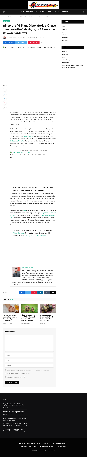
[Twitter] (4, 94)
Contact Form (63, 12)
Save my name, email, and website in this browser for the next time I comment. (28, 370)
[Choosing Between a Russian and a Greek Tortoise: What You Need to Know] (48, 308)
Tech (36, 12)
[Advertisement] (36, 97)
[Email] (4, 107)
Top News (29, 12)
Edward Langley (12, 37)
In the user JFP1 (17, 141)
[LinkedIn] (4, 98)
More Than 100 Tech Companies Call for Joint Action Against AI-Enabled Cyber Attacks (14, 412)
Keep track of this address (36, 236)
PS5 (24, 210)
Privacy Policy (65, 62)
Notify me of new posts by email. (16, 377)
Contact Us (65, 54)
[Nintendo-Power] (43, 4)
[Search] (83, 12)
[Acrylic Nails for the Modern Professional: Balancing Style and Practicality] (11, 308)
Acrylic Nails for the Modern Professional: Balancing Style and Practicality (10, 318)
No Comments (31, 37)
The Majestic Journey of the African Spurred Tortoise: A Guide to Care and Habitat (29, 318)
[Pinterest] (4, 103)
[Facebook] (4, 89)
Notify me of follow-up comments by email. (19, 373)
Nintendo (43, 12)
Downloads (52, 12)
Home (22, 12)
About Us (64, 51)
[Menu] (4, 12)
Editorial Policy (66, 60)
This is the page (18, 233)
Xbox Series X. (28, 136)
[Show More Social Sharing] (41, 42)
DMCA (63, 57)
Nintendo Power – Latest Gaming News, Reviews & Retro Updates (43, 446)
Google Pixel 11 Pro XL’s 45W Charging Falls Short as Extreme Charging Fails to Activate (14, 405)
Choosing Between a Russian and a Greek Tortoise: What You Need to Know (46, 318)
